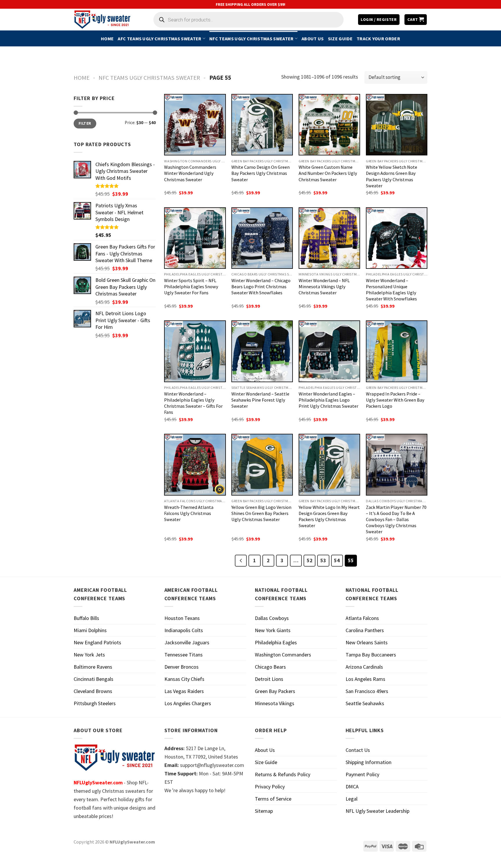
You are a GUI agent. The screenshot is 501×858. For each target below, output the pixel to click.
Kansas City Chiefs (184, 679)
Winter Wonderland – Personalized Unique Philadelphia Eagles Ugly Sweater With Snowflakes (391, 289)
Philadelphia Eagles (276, 642)
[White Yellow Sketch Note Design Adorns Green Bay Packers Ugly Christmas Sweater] (396, 125)
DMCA (352, 786)
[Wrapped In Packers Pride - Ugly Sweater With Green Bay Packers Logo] (396, 351)
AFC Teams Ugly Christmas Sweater (159, 38)
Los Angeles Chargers (187, 703)
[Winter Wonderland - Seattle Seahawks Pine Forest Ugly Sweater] (262, 351)
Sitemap (264, 811)
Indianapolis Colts (183, 630)
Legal (351, 798)
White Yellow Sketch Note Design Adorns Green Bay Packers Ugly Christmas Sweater (391, 176)
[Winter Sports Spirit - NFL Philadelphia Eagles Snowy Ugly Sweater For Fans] (195, 238)
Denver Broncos (181, 666)
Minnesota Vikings (274, 703)
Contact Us (358, 750)
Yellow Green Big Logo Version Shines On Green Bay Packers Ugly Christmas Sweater (261, 513)
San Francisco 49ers (367, 691)
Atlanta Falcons (362, 618)
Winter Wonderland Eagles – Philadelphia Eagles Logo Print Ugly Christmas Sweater (328, 400)
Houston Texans (182, 618)
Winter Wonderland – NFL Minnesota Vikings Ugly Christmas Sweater (324, 286)
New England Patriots (97, 642)
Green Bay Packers (275, 691)
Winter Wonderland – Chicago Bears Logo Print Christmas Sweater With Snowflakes (261, 286)
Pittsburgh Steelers (95, 703)
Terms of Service (273, 798)
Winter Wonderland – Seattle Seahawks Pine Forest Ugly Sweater (260, 400)
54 (337, 560)
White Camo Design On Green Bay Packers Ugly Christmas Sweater (260, 173)
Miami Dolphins (90, 630)
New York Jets (89, 654)
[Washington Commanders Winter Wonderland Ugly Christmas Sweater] (195, 125)
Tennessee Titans (183, 654)
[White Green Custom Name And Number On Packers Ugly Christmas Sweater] (329, 125)
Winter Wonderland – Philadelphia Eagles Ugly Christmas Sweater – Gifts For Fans (193, 403)
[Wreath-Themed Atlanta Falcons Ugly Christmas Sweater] (195, 464)
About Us (313, 38)
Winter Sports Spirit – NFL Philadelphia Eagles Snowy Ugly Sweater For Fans (191, 286)
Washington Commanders (283, 654)
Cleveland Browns (93, 691)
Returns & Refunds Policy (282, 774)
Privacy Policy (270, 786)
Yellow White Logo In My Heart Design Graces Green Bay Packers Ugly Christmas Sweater (329, 516)
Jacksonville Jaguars (186, 642)
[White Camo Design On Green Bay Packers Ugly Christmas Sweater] (262, 125)
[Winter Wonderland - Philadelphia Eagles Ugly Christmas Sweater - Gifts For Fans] (195, 351)
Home (107, 38)
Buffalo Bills (86, 618)
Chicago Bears (270, 666)
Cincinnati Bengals (93, 679)
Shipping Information (368, 762)
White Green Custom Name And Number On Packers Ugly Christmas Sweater (328, 173)
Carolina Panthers (365, 630)
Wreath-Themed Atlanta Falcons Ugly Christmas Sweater (188, 513)
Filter (85, 123)
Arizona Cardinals (364, 666)
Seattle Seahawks (365, 703)
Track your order (378, 38)
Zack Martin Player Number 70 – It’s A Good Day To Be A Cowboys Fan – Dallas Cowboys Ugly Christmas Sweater (396, 519)
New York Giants (273, 630)
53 (323, 560)
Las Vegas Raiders (184, 691)
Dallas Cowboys (272, 618)
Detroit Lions (269, 679)
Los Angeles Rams (365, 679)
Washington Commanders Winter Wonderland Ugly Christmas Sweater (190, 173)
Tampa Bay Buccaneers (371, 654)
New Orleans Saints (367, 642)
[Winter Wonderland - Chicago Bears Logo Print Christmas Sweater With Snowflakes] (262, 238)
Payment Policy (362, 774)
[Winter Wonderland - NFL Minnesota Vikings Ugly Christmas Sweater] (329, 238)
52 (310, 560)
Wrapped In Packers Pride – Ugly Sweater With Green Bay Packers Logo (395, 400)
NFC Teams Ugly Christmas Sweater (251, 38)
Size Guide (340, 38)
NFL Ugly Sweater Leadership (377, 811)
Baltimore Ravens (93, 666)
